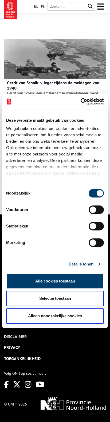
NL (36, 6)
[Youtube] (40, 384)
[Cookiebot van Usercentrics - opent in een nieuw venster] (80, 101)
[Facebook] (6, 384)
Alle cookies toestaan (55, 281)
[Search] (90, 6)
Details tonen (81, 264)
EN (43, 6)
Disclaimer (15, 336)
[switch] (96, 209)
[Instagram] (28, 384)
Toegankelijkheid (22, 358)
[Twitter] (17, 384)
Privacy (12, 347)
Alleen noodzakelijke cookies (55, 316)
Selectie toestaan (55, 298)
